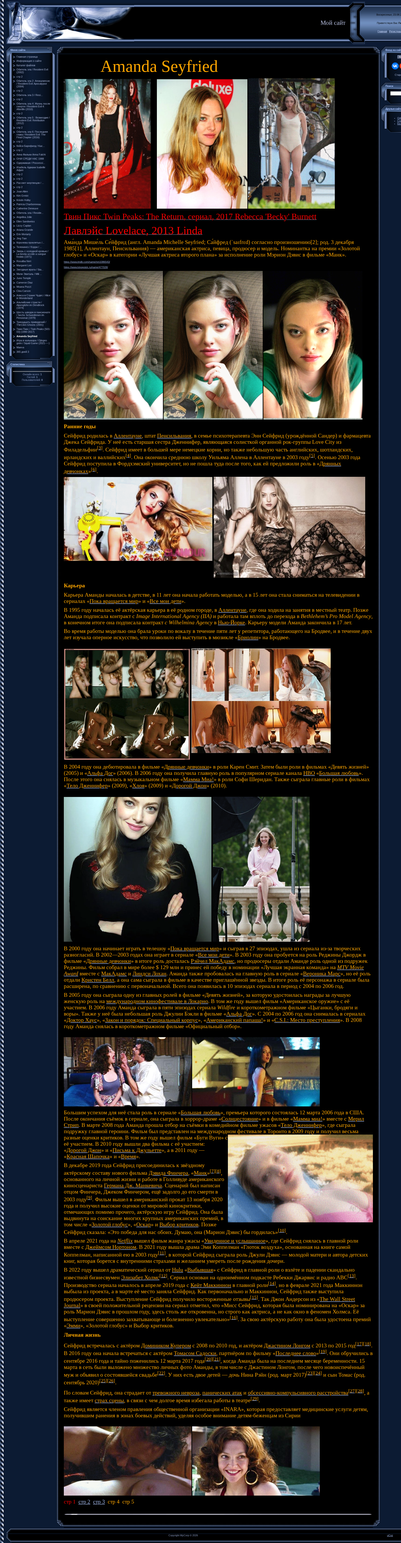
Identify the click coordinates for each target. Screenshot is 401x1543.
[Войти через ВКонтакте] (395, 66)
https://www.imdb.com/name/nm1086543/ (87, 261)
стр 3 (99, 1502)
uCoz (390, 1535)
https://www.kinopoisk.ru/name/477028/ (86, 267)
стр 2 (84, 1502)
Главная (382, 31)
